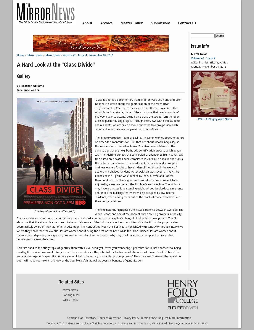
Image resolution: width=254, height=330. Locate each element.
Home (20, 55)
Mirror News (34, 55)
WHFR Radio (70, 300)
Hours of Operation (109, 318)
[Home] (45, 24)
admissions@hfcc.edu (177, 323)
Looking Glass (71, 295)
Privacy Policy (131, 318)
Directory (90, 318)
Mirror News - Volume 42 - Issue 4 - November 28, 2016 (79, 55)
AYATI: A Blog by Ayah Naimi (215, 119)
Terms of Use (149, 318)
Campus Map (75, 318)
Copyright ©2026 (56, 323)
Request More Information (174, 318)
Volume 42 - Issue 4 (203, 58)
